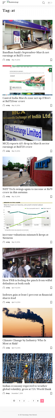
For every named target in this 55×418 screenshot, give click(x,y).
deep (8, 393)
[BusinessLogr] (12, 2)
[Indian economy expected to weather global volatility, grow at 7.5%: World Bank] (27, 368)
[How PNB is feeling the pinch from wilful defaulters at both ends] (27, 263)
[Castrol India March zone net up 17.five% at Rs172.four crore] (27, 80)
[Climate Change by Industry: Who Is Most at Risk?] (27, 323)
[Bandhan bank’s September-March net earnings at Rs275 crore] (27, 35)
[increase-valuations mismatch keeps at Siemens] (27, 217)
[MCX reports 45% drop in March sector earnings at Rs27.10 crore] (27, 126)
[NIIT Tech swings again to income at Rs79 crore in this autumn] (27, 171)
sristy (8, 60)
